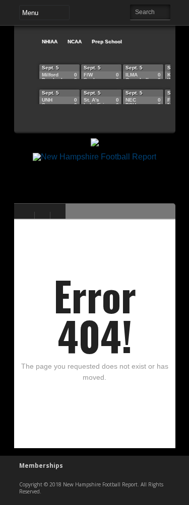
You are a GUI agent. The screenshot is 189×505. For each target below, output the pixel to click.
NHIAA (49, 41)
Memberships (41, 465)
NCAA (75, 41)
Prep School (107, 41)
